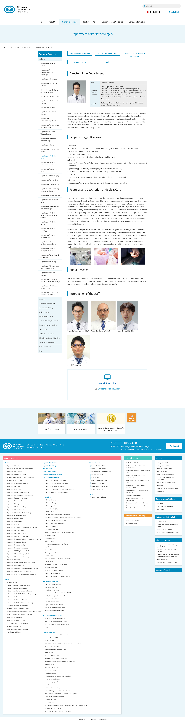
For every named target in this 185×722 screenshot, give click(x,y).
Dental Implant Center (50, 670)
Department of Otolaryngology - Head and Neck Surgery (50, 190)
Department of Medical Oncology (47, 274)
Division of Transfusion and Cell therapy (55, 520)
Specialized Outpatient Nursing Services (137, 503)
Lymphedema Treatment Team (99, 486)
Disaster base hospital (162, 559)
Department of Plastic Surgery (49, 176)
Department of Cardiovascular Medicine (49, 102)
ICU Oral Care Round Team (98, 466)
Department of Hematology (48, 79)
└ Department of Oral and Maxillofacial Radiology (20, 603)
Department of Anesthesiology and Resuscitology (49, 207)
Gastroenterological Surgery (109, 388)
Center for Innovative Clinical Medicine (55, 618)
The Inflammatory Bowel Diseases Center (56, 564)
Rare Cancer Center (50, 702)
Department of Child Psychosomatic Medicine (48, 243)
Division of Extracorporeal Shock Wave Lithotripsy (58, 576)
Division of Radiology (50, 503)
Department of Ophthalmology (49, 184)
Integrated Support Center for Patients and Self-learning (60, 593)
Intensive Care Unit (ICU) (51, 509)
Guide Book (160, 485)
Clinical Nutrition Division (51, 529)
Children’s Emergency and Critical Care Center (57, 691)
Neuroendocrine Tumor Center (53, 708)
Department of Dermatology (49, 180)
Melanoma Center (49, 664)
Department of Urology (47, 145)
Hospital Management (51, 587)
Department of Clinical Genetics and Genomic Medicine (50, 293)
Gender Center (49, 561)
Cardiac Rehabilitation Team (99, 480)
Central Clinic (43, 329)
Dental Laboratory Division (52, 599)
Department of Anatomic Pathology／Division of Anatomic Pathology (63, 517)
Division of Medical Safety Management (55, 480)
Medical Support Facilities (47, 334)
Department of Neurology (48, 107)
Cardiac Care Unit (49, 512)
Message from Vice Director (164, 466)
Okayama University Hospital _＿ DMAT (167, 562)
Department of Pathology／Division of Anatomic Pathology (50, 280)
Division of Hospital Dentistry (14, 626)
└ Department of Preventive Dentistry (17, 600)
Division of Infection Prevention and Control (56, 483)
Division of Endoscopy (50, 526)
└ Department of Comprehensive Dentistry (18, 585)
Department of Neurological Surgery (49, 201)
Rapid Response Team (97, 489)
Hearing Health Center (46, 316)
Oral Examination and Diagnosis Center (55, 650)
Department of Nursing (46, 308)
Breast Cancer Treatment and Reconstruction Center (59, 635)
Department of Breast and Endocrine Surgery (48, 139)
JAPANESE (174, 12)
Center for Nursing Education (52, 679)
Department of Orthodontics (14, 617)
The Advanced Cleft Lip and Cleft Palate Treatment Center (60, 661)
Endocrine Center (49, 541)
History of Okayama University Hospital (167, 488)
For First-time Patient (132, 463)
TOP (41, 21)
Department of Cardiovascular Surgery (49, 150)
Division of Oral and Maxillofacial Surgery (18, 608)
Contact (174, 446)
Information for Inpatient (132, 520)
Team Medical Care (45, 347)
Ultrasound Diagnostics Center (53, 550)
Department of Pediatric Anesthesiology (48, 236)
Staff (107, 62)
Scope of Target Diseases (107, 53)
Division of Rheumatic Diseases (50, 96)
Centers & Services (69, 21)
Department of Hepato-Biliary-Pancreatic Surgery (49, 126)
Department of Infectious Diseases (48, 113)
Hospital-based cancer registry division (55, 607)
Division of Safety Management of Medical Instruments (59, 489)
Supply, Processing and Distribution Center (56, 596)
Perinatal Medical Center (51, 535)
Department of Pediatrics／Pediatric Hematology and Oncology (48, 215)
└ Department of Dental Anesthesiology (17, 606)
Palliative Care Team (97, 474)
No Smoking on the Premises (164, 529)
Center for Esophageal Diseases (53, 682)
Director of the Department (80, 53)
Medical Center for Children (52, 647)
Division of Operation (50, 506)
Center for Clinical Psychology (53, 688)
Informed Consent (161, 522)
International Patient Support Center (54, 610)
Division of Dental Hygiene (52, 602)
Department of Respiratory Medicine (48, 84)
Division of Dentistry (12, 582)
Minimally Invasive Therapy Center (54, 553)
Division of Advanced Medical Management (56, 486)
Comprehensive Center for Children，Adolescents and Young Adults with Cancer (66, 705)
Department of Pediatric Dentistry (16, 620)
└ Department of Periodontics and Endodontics (19, 591)
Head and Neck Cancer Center (53, 641)
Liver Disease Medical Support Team (101, 471)
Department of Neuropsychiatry (50, 195)
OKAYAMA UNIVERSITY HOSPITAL (17, 9)
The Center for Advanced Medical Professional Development (61, 694)
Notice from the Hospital (165, 517)
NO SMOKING (155, 12)
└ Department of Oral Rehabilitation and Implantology (21, 594)
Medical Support (44, 312)
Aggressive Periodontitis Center (53, 667)
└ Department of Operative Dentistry (17, 588)
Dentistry (42, 299)
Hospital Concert (161, 491)
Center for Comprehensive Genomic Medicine (57, 624)
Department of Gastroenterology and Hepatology (47, 72)
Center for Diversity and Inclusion (49, 321)
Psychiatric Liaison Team (98, 483)
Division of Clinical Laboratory (53, 500)
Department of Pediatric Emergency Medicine (48, 249)
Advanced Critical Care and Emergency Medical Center (59, 532)
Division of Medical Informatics (53, 584)
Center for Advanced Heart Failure (54, 570)
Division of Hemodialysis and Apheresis (55, 523)
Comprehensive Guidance (112, 21)
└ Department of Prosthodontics (15, 597)
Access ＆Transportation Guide (165, 506)
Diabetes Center (49, 556)
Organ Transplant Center (51, 547)
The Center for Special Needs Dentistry (17, 623)
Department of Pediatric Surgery (48, 157)
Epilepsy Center (49, 652)
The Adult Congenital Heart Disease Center (56, 658)
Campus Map (160, 509)
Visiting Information (131, 523)
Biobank (47, 627)
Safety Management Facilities (48, 325)
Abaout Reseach (80, 62)
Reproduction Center (50, 673)
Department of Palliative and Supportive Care (49, 287)
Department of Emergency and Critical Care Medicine (49, 267)
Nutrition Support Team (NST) (99, 469)
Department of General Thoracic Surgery (47, 133)
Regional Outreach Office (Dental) (54, 605)
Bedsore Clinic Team (97, 477)
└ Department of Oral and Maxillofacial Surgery (19, 614)
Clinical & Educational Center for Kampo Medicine (58, 676)
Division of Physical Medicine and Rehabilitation (57, 515)
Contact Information (137, 21)
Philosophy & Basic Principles (164, 469)
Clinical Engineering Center (52, 590)
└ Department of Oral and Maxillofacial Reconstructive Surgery (24, 611)
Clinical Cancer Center (51, 538)
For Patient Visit (89, 21)
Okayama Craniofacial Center (53, 638)
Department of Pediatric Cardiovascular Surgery (48, 163)
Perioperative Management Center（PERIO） (57, 544)
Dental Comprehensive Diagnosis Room (17, 629)
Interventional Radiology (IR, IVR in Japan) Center (58, 559)
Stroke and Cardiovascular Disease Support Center (58, 711)
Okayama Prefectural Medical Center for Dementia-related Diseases (63, 644)
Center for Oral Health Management (54, 696)
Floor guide (160, 503)
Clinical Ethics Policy (162, 471)
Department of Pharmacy (47, 303)
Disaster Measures (163, 540)
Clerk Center (48, 685)
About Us (52, 21)
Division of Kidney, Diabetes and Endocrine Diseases (49, 91)
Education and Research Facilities (49, 338)
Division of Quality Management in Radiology (57, 492)
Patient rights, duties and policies (165, 474)
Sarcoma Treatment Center (52, 655)
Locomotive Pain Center (51, 567)
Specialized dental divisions (14, 632)
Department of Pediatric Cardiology (48, 223)
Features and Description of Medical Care (135, 54)
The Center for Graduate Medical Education (56, 621)
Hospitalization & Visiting (135, 515)
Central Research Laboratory (99, 497)
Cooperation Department (47, 342)
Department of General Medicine (47, 64)
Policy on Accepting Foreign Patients (166, 482)
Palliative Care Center (50, 699)
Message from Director (163, 463)
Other (40, 351)
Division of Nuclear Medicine (52, 573)
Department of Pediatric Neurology (48, 229)
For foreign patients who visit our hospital (168, 532)
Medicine (27, 47)
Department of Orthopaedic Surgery (49, 170)
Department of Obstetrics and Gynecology (49, 256)
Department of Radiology (48, 262)
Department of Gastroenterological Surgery (49, 119)
